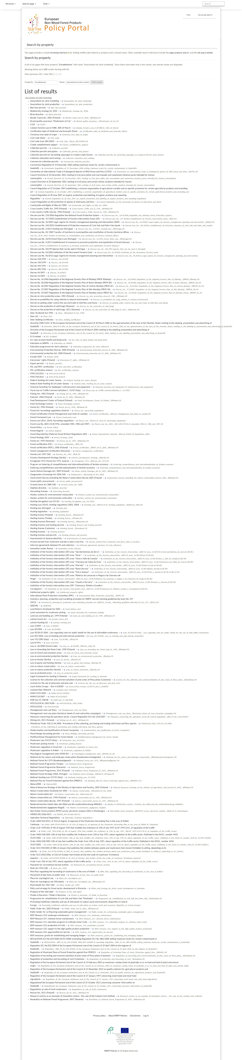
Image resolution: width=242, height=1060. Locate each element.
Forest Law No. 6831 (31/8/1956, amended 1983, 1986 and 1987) (59, 424)
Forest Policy (36, 427)
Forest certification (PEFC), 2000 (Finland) (49, 448)
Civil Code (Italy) (37, 138)
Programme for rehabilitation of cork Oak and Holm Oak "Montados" (61, 898)
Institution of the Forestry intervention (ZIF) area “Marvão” (57, 565)
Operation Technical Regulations (45, 818)
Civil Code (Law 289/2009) (42, 141)
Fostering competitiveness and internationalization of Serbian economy (62, 468)
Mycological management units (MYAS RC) (49, 754)
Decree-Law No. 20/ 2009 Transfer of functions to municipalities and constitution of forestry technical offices (79, 232)
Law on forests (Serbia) (40, 660)
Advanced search (205, 15)
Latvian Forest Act (38, 619)
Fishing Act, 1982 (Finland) (42, 394)
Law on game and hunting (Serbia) (45, 663)
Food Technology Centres (41, 404)
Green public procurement (42, 481)
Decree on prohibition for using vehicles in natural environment (59, 300)
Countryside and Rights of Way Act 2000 (48, 205)
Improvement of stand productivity (46, 538)
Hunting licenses (37, 532)
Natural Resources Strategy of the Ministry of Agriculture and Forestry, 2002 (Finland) (69, 787)
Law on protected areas (41, 673)
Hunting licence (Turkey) (41, 518)
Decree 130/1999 (38, 262)
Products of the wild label (41, 892)
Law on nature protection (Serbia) (45, 670)
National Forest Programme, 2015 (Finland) (50, 771)
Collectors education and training (45, 158)
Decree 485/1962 (38, 269)
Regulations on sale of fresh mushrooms (48, 989)
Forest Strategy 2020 (39, 437)
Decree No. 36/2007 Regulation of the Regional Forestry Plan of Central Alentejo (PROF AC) (72, 286)
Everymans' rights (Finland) (42, 360)
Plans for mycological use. (42, 878)
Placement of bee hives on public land (47, 875)
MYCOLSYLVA (36, 707)
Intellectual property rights (42, 592)
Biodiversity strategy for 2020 (43, 111)
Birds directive (36, 114)
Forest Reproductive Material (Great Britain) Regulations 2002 (58, 434)
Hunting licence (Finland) (41, 515)
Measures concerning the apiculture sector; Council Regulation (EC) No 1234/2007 (67, 717)
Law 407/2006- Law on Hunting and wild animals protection (57, 636)
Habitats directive (38, 488)
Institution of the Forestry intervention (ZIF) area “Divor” (56, 555)
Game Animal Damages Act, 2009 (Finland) (49, 471)
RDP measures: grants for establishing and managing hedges (57, 936)
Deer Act (34, 316)
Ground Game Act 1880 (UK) (43, 485)
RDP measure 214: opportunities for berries (50, 932)
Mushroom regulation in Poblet (44, 750)
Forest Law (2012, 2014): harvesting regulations (52, 421)
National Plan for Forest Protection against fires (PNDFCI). (56, 781)
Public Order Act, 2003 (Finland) (44, 909)
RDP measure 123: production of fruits (47, 925)
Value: (62, 82)
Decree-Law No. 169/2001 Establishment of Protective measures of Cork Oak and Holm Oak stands (75, 225)
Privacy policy (99, 1016)
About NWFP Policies (117, 1016)
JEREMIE (34, 606)
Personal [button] (10, 4)
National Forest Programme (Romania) (48, 767)
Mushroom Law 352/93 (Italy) (43, 740)
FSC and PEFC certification (42, 367)
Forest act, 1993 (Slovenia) (42, 441)
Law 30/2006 (36, 629)
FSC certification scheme (41, 370)
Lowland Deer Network (40, 690)
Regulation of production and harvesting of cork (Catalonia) (57, 959)
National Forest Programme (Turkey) (46, 764)
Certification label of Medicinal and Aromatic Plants (53, 131)
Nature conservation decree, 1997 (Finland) (50, 801)
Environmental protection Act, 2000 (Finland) (50, 353)
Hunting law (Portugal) (40, 508)
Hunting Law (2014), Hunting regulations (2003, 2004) (54, 505)
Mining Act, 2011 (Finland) (42, 720)
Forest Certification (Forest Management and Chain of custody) (59, 414)
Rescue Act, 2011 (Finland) (42, 993)
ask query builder (205, 53)
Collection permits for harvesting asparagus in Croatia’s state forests (61, 155)
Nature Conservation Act (41, 794)
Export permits (37, 363)
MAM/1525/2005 (38, 693)
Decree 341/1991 (38, 266)
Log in (146, 1016)
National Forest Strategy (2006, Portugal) (49, 774)
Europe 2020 (36, 357)
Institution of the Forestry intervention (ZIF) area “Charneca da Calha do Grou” (66, 562)
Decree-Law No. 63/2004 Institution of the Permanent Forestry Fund (61, 252)
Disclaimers (135, 1016)
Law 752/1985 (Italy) (39, 639)
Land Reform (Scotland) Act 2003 (45, 609)
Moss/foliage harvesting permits (45, 734)
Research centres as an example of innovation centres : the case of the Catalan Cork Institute (72, 996)
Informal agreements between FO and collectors (52, 545)
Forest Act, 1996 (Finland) (41, 407)
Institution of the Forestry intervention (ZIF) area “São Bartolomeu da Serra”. (65, 552)
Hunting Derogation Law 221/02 (44, 501)
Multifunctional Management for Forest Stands (51, 737)
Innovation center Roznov (41, 549)
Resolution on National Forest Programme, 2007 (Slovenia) (57, 999)
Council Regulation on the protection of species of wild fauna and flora (62, 202)
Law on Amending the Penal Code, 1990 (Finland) (52, 649)
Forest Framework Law (40, 417)
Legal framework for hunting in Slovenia (48, 676)
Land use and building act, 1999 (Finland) (49, 616)
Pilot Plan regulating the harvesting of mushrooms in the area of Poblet (62, 872)
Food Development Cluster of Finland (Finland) (51, 400)
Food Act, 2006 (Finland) (41, 397)
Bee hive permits (38, 108)
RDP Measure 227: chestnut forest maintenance (52, 919)
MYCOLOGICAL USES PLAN (42, 703)
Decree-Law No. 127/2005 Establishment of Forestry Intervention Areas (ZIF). (65, 219)
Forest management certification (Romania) (50, 451)
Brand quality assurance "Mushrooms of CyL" (50, 121)
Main (188, 15)
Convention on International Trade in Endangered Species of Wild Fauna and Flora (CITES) (71, 172)
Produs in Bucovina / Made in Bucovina (48, 895)
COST (32, 125)
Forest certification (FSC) (41, 444)
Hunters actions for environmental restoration (51, 498)
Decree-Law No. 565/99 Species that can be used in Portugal (57, 249)
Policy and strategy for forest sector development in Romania (58, 888)
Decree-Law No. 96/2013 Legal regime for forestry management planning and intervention (71, 256)
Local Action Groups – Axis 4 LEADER (47, 686)
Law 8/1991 (35, 643)
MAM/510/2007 (37, 697)
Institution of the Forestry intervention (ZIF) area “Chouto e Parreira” (61, 582)
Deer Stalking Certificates (41, 320)
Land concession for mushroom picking (48, 612)
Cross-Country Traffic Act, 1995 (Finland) (48, 209)
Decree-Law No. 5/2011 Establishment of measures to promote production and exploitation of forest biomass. (80, 242)
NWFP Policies (110, 1051)
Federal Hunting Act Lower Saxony (45, 380)
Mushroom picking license (42, 744)
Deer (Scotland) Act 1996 (41, 313)
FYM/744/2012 (37, 377)
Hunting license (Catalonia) (42, 528)
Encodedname (65, 65)
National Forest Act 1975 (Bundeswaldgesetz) (50, 761)
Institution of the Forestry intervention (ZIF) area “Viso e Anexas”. (59, 572)
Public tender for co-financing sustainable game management (58, 912)
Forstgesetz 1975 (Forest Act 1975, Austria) (49, 461)
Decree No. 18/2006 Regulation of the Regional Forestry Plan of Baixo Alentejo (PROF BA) (71, 283)
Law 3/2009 (35, 626)
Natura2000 (35, 784)
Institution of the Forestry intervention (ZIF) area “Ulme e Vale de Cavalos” (64, 559)
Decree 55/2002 (37, 276)
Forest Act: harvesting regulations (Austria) (49, 411)
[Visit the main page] (62, 24)
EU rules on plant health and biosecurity (48, 340)
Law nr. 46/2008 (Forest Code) (44, 646)
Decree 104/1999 (38, 259)
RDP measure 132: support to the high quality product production (59, 929)
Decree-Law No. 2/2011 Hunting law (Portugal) (51, 229)
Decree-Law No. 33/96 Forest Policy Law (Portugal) (53, 239)
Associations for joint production (45, 104)
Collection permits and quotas (43, 151)
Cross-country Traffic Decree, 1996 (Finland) (50, 212)
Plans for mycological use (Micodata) (47, 882)
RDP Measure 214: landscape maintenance (49, 915)
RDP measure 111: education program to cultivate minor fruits (58, 922)
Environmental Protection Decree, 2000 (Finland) (52, 350)
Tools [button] (45, 4)
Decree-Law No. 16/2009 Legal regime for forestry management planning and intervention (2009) (75, 222)
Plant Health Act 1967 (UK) (42, 885)
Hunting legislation (38, 512)
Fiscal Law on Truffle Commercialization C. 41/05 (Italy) (55, 390)
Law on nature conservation (42, 666)
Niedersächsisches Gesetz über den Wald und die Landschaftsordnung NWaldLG (66, 804)
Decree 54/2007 (37, 273)
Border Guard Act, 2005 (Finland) (45, 118)
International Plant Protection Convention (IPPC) (52, 596)
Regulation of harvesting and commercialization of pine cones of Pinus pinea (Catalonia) (70, 956)
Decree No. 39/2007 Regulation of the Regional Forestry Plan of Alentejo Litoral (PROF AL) (71, 293)
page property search (179, 53)
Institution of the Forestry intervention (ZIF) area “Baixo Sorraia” (59, 569)
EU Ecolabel (35, 337)
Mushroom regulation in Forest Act (46, 747)
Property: (29, 82)
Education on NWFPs (39, 343)
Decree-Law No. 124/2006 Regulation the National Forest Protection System (64, 215)
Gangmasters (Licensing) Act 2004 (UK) (48, 474)
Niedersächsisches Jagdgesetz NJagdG (47, 808)
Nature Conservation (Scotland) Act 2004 (48, 791)
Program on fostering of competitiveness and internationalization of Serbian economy (69, 464)
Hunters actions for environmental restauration (51, 495)
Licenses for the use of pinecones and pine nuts (51, 683)
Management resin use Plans (43, 710)
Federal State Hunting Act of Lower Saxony (49, 384)
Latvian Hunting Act (39, 623)
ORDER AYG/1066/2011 (41, 814)
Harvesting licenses (39, 491)
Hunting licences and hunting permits (47, 525)
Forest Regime (36, 431)
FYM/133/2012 (37, 374)
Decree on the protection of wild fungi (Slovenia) (52, 306)
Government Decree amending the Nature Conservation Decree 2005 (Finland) (66, 478)
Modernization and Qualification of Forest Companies (54, 730)
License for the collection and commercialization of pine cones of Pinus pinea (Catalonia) (70, 680)
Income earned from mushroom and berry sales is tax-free (57, 542)
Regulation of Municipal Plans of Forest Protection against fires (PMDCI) (63, 952)
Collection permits (38, 148)
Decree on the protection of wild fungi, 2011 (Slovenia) (55, 310)
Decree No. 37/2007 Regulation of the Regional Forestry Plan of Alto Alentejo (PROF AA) (70, 289)
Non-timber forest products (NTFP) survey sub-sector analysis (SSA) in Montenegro (67, 811)
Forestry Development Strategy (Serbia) (48, 458)
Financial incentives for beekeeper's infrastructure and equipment (60, 387)
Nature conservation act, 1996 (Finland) (48, 798)
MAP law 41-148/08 (39, 700)
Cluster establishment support (43, 145)
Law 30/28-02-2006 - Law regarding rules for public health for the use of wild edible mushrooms (74, 633)
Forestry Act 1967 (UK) (40, 454)
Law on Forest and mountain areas (46, 653)
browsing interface (59, 53)
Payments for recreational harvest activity (49, 865)
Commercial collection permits (44, 162)
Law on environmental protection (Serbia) (49, 656)
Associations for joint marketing (44, 101)
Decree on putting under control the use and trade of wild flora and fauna (63, 303)
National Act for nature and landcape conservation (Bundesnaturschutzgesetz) (65, 757)
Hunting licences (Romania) (42, 522)
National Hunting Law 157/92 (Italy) (46, 777)
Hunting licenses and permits (43, 535)
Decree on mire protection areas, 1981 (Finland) (52, 296)
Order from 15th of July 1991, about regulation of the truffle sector (60, 861)
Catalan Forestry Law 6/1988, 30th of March (50, 128)
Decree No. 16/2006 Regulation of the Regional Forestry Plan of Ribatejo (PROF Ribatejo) (70, 279)
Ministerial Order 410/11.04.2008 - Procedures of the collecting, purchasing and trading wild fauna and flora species (83, 724)
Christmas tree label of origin (43, 135)
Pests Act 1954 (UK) (39, 868)
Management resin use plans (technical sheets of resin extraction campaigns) (65, 713)
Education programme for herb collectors (49, 347)
